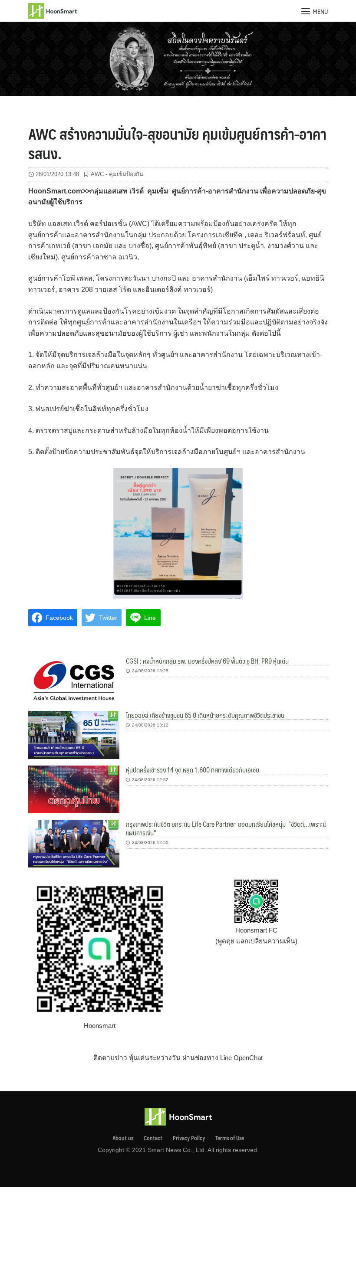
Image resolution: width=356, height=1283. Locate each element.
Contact (153, 1138)
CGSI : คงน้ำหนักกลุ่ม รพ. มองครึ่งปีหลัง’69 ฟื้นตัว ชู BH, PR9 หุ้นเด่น (207, 661)
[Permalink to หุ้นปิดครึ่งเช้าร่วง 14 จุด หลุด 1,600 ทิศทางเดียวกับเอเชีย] (73, 788)
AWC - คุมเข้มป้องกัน (117, 174)
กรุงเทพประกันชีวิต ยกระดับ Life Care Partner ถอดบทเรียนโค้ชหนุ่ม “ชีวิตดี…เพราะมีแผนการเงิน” (226, 828)
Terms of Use (229, 1138)
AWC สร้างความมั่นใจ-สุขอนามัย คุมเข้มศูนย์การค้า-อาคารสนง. (177, 143)
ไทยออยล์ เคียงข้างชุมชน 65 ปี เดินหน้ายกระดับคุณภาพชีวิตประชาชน (205, 715)
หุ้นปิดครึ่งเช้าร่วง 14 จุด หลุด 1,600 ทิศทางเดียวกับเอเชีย (192, 770)
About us (122, 1138)
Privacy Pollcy (189, 1138)
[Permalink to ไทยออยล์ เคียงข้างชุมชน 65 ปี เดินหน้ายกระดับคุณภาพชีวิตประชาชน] (73, 734)
